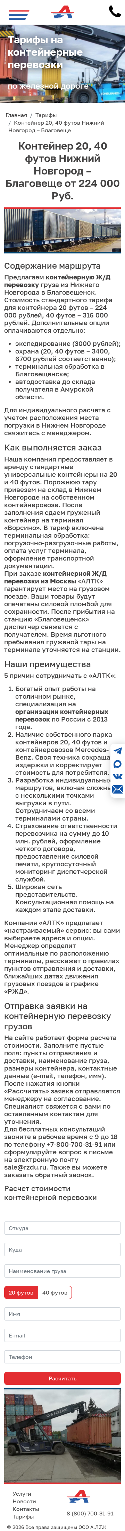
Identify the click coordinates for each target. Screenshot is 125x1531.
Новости (24, 1501)
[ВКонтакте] (117, 776)
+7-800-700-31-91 (74, 1144)
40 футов (54, 1292)
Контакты (25, 1508)
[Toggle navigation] (19, 15)
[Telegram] (117, 750)
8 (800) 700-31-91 (90, 1513)
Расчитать (62, 1378)
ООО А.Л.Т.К (92, 1527)
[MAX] (117, 763)
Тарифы (23, 1516)
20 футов (21, 1292)
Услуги (21, 1493)
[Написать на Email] (117, 789)
